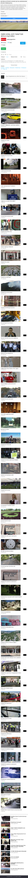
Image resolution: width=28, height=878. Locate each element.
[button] (4, 29)
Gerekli (3, 11)
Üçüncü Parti (3, 13)
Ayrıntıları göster (4, 15)
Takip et (22, 43)
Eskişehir (3, 67)
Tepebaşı (7, 67)
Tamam (14, 18)
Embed (3, 48)
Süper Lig (5, 69)
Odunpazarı (12, 67)
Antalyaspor (23, 67)
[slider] (14, 27)
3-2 (1, 69)
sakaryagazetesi (11, 39)
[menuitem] (20, 29)
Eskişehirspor (18, 67)
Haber (7, 56)
